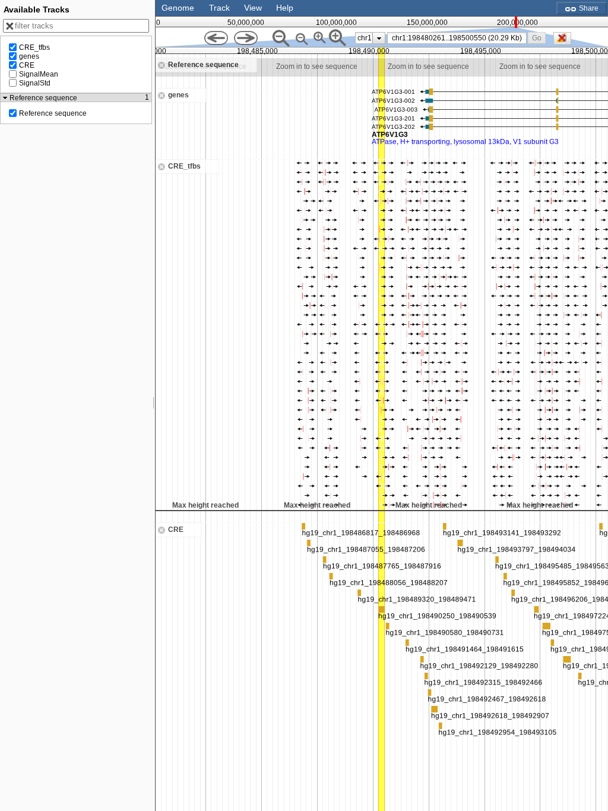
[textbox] (459, 38)
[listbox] (370, 38)
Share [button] (587, 8)
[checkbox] (565, 41)
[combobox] (457, 38)
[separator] (154, 405)
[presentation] (379, 38)
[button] (537, 37)
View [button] (253, 7)
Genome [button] (178, 7)
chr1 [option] (364, 38)
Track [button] (219, 7)
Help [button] (284, 7)
